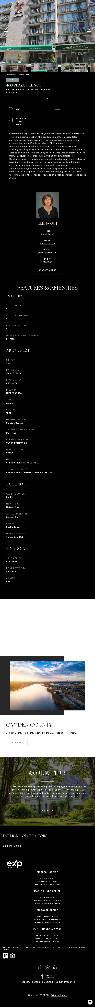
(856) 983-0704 (52, 884)
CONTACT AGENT (48, 270)
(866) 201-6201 (52, 941)
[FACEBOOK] (40, 967)
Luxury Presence (65, 982)
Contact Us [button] (47, 810)
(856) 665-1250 (52, 903)
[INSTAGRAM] (47, 967)
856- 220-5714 (47, 243)
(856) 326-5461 (52, 922)
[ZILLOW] (54, 967)
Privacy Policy (59, 995)
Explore (17, 743)
